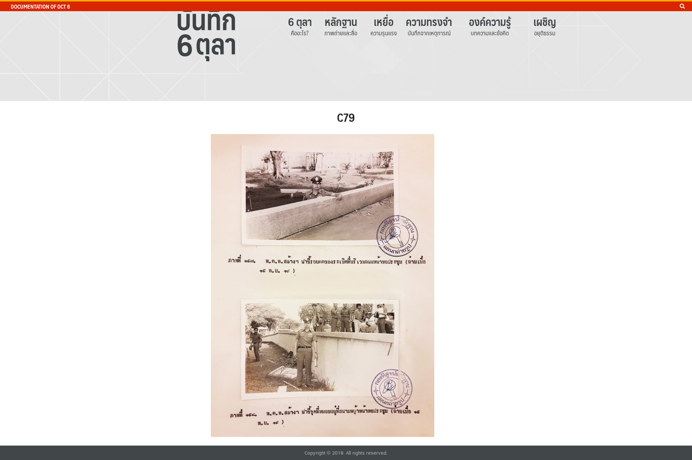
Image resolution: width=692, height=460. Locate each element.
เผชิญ (544, 21)
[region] (346, 50)
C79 (346, 117)
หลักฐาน (341, 21)
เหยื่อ (384, 21)
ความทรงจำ (429, 21)
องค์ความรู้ (490, 21)
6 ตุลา (300, 21)
